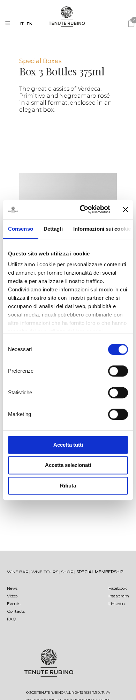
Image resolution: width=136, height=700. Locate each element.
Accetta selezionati (68, 465)
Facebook (117, 588)
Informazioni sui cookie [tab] (102, 229)
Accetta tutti (68, 445)
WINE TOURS (45, 571)
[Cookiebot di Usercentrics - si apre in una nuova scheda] (82, 209)
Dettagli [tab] (53, 229)
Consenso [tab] (20, 229)
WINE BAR (18, 571)
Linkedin (116, 603)
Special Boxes (40, 61)
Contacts (15, 611)
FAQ (11, 618)
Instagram (118, 595)
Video (12, 595)
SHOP (67, 571)
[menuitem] (23, 24)
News (12, 588)
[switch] (118, 371)
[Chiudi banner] (125, 209)
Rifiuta (68, 486)
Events (13, 603)
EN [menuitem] (30, 23)
